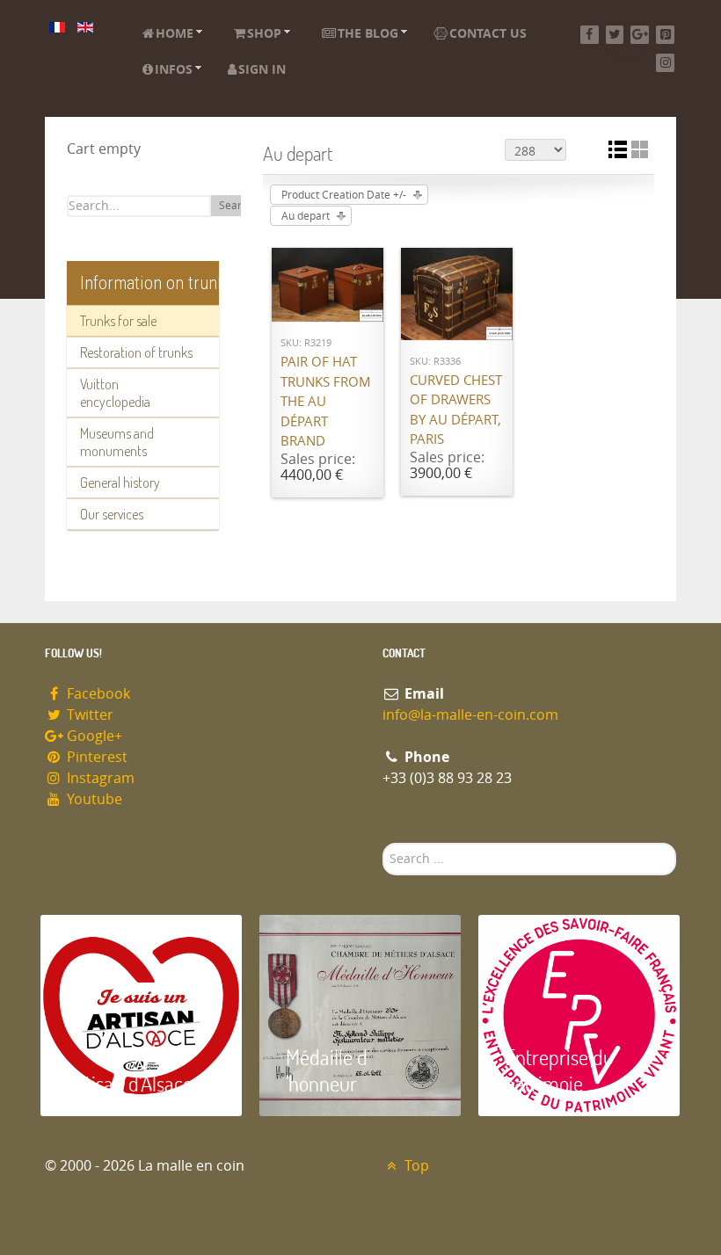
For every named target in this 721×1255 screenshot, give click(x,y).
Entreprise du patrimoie (559, 1070)
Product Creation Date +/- (343, 195)
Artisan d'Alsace (130, 1083)
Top (415, 1165)
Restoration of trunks (136, 352)
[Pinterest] (665, 34)
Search (236, 205)
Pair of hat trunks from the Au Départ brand (325, 401)
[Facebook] (589, 34)
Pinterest (95, 757)
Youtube (92, 799)
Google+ (92, 736)
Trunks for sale (118, 321)
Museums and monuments (117, 442)
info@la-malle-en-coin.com (470, 715)
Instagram (99, 778)
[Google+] (639, 34)
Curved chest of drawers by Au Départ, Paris (456, 410)
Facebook (96, 694)
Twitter (88, 715)
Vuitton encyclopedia (115, 392)
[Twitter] (615, 34)
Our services (111, 514)
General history (120, 482)
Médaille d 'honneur (327, 1070)
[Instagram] (665, 63)
